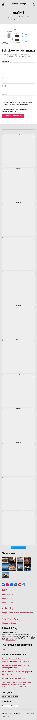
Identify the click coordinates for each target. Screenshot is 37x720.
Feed (3, 649)
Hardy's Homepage (18, 4)
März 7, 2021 (25, 17)
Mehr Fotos (6, 580)
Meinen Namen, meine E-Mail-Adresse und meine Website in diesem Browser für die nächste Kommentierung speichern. (17, 104)
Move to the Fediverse (17, 678)
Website (4, 94)
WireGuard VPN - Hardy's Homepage (15, 672)
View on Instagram (19, 548)
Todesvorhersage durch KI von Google (16, 687)
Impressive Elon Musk (21, 661)
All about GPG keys (9, 623)
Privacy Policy (6, 716)
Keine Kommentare (19, 20)
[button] (18, 150)
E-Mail (4, 86)
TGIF (4, 590)
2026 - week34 (7, 595)
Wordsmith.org (11, 640)
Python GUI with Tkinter (10, 619)
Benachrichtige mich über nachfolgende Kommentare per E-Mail (14, 110)
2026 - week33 (7, 599)
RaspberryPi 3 (7, 674)
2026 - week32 (7, 603)
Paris (15, 668)
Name (4, 78)
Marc (4, 678)
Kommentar (6, 61)
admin (15, 17)
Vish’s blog (7, 608)
